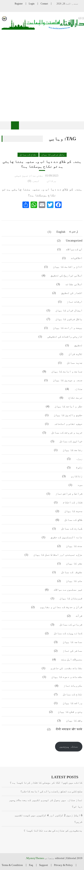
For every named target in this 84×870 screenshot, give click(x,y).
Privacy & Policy (63, 865)
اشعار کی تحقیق (71, 292)
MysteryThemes (35, 858)
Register (19, 3)
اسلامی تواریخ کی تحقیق (66, 275)
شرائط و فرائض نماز (68, 493)
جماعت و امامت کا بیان (66, 371)
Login (31, 3)
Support (43, 865)
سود (79, 484)
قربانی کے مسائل (71, 624)
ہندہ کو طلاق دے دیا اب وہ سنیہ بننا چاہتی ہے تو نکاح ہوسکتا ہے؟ (42, 164)
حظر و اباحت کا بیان (68, 406)
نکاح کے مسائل (28, 154)
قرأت (79, 615)
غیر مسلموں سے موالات (68, 589)
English (60, 231)
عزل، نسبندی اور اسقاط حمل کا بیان (57, 554)
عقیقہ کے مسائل (71, 572)
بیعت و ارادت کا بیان (67, 327)
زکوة (79, 467)
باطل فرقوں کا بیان (53, 154)
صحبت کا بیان (73, 511)
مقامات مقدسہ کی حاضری (66, 668)
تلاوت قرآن (75, 354)
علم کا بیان (74, 580)
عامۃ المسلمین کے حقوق (66, 537)
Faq (31, 865)
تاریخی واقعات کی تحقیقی (64, 336)
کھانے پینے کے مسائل (68, 633)
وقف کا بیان (74, 720)
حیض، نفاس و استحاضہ (68, 423)
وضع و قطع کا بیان (70, 711)
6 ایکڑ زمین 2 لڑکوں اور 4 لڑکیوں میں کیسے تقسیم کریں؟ (48, 818)
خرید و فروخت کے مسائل (66, 432)
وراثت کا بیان (72, 703)
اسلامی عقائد (73, 284)
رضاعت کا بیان (72, 450)
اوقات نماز (74, 301)
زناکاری (76, 476)
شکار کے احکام (72, 502)
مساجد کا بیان (72, 642)
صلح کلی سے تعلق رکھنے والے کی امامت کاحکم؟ (51, 791)
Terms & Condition (12, 865)
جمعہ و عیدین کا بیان (67, 380)
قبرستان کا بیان (71, 598)
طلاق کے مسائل (73, 519)
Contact (44, 3)
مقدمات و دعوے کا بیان (66, 676)
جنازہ (78, 388)
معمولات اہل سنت (71, 659)
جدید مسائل (74, 362)
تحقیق (78, 345)
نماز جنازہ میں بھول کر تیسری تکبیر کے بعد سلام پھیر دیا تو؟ (45, 803)
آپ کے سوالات (74, 249)
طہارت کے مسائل (71, 528)
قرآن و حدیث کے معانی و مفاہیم (61, 607)
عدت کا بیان (74, 546)
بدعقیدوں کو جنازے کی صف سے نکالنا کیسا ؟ (53, 830)
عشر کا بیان (74, 563)
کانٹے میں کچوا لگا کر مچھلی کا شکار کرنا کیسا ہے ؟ (46, 782)
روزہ (79, 458)
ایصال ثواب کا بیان (68, 310)
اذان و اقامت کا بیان (67, 266)
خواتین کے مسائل (71, 441)
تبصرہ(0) (33, 180)
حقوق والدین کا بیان (68, 415)
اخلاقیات (76, 258)
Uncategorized (74, 240)
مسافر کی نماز (72, 650)
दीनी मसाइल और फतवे (69, 729)
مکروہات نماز (73, 685)
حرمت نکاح (75, 397)
